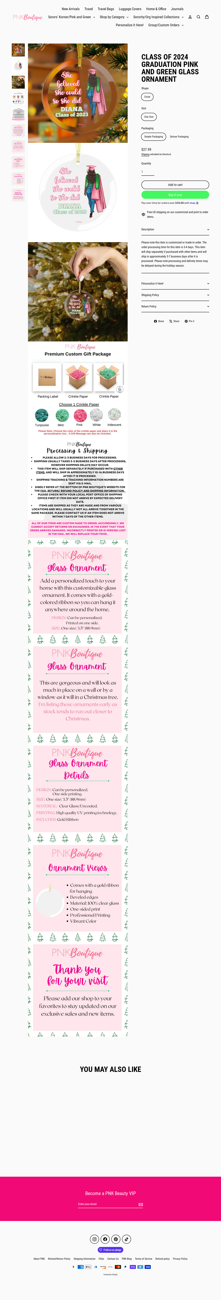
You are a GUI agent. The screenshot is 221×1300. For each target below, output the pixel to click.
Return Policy (148, 306)
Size (143, 108)
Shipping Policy (150, 295)
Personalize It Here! (130, 25)
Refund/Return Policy (59, 1258)
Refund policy (162, 1258)
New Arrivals (71, 9)
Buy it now (175, 195)
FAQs (101, 1258)
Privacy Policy (180, 1258)
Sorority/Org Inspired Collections (156, 17)
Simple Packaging (153, 136)
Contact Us (113, 1258)
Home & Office (156, 9)
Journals (177, 9)
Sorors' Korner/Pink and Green (70, 17)
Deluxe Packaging (179, 136)
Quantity (146, 163)
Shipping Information (84, 1258)
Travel (88, 9)
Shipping (145, 154)
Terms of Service (143, 1258)
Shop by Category (112, 17)
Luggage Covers (130, 9)
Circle (147, 96)
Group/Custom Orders (164, 25)
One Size (149, 116)
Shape (145, 88)
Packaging (147, 128)
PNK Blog (127, 1258)
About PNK (39, 1258)
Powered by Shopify (110, 1275)
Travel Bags (106, 9)
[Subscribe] (140, 1204)
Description (147, 229)
